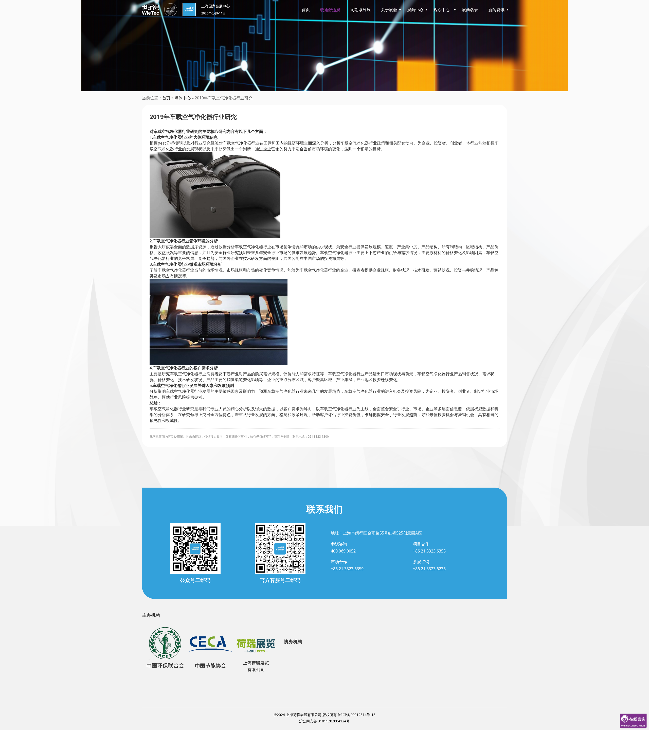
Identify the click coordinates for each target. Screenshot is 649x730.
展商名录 (470, 9)
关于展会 (389, 9)
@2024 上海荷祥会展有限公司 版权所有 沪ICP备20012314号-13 (324, 714)
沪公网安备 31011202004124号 (324, 721)
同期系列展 (360, 9)
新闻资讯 (496, 9)
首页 (306, 9)
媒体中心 (182, 98)
